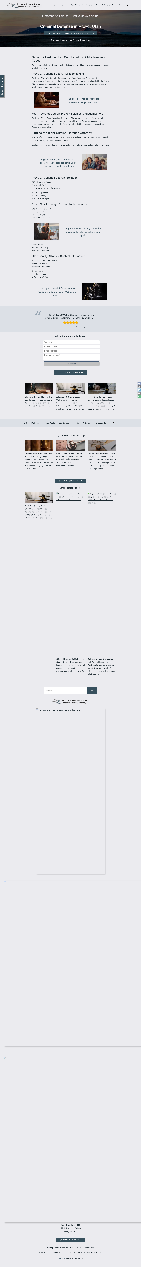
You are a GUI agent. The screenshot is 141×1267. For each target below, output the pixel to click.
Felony (84, 121)
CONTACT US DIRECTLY (70, 1240)
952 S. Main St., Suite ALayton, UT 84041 (70, 1230)
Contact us (36, 144)
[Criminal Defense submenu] (68, 4)
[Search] (92, 690)
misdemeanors (38, 81)
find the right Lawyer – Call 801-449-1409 (70, 33)
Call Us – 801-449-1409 (70, 372)
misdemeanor (100, 84)
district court (71, 87)
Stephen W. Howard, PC (74, 1258)
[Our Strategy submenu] (92, 4)
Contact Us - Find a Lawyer (2, 86)
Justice (47, 78)
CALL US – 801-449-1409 (70, 481)
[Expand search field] (128, 5)
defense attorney (94, 144)
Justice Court (75, 81)
